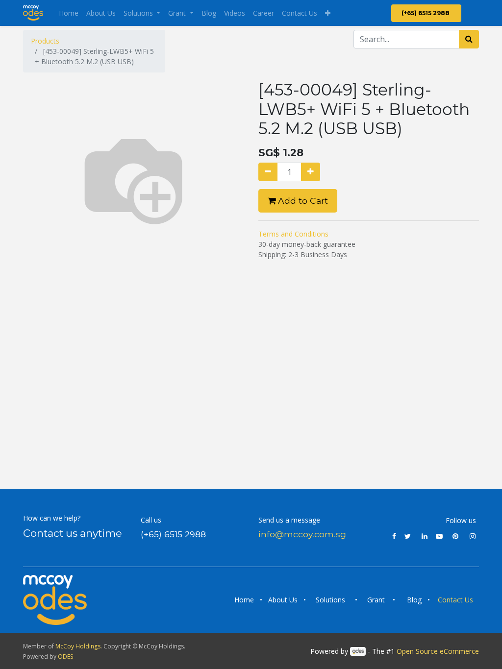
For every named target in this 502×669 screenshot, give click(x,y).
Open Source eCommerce (438, 651)
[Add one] (310, 172)
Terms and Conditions (293, 234)
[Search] (469, 39)
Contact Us (456, 599)
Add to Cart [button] (302, 200)
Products (45, 41)
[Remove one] (267, 172)
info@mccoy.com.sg (302, 534)
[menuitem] (68, 13)
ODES (65, 656)
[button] (327, 13)
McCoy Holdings (77, 646)
